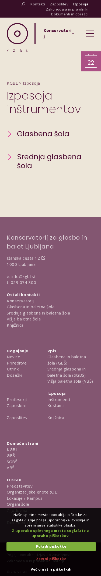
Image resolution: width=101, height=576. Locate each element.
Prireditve (17, 363)
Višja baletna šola (24, 319)
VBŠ (11, 467)
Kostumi (55, 405)
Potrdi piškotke (51, 546)
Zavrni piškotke (51, 558)
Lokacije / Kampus (25, 498)
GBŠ (11, 455)
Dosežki (14, 375)
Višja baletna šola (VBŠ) (70, 381)
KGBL (12, 449)
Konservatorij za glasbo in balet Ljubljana (47, 242)
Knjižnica (15, 325)
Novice (13, 356)
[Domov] (17, 37)
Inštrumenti (58, 399)
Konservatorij (20, 300)
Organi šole (18, 504)
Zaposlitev (17, 417)
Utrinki (13, 369)
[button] (38, 134)
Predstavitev (20, 486)
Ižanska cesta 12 (23, 258)
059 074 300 (23, 282)
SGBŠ (12, 461)
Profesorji (17, 399)
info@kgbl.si (23, 276)
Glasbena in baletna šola (30, 306)
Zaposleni (16, 405)
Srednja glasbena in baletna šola (38, 313)
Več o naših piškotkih (51, 569)
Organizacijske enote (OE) (33, 492)
